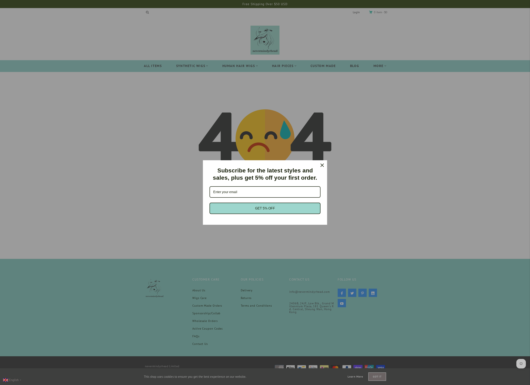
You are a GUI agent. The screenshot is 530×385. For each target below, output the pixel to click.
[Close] (322, 165)
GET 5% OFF (265, 208)
